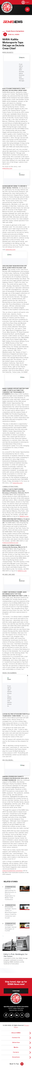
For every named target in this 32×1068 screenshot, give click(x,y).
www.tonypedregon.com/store (12, 870)
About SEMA (16, 1033)
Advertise (16, 1042)
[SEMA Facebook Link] (5, 1015)
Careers (16, 1052)
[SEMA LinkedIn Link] (16, 1015)
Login (27, 2)
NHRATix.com (24, 516)
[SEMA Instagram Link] (26, 1015)
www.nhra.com (7, 168)
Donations (16, 1057)
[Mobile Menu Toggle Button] (27, 9)
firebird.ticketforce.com (10, 542)
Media (16, 1047)
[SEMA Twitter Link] (10, 1015)
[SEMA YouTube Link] (21, 1015)
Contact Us (16, 1037)
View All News (13, 34)
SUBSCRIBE (16, 991)
